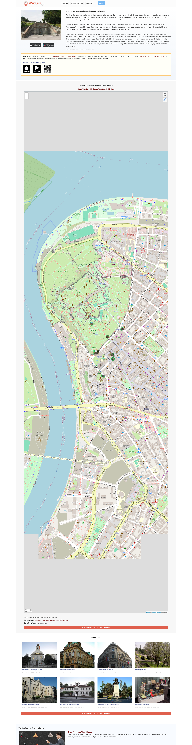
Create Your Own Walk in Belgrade (80, 732)
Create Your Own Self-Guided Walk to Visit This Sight (96, 89)
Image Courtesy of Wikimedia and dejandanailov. (72, 673)
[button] (96, 352)
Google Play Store (158, 56)
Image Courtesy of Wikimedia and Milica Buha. (147, 708)
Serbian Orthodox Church (30, 704)
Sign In (101, 3)
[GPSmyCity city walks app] (34, 3)
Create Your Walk (77, 3)
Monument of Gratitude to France (108, 704)
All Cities (65, 3)
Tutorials (89, 3)
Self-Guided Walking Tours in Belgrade (64, 56)
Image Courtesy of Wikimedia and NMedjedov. (109, 673)
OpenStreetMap (156, 612)
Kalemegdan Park (140, 670)
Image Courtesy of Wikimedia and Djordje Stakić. (34, 708)
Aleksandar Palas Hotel (67, 670)
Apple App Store (144, 56)
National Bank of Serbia (105, 670)
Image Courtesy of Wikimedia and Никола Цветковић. (80, 49)
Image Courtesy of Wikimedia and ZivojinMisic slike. (148, 673)
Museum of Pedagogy (142, 704)
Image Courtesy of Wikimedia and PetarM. (108, 708)
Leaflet (148, 612)
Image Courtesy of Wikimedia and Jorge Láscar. (34, 673)
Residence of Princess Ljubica (69, 704)
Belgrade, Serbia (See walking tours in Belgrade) (51, 620)
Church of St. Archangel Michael (32, 670)
